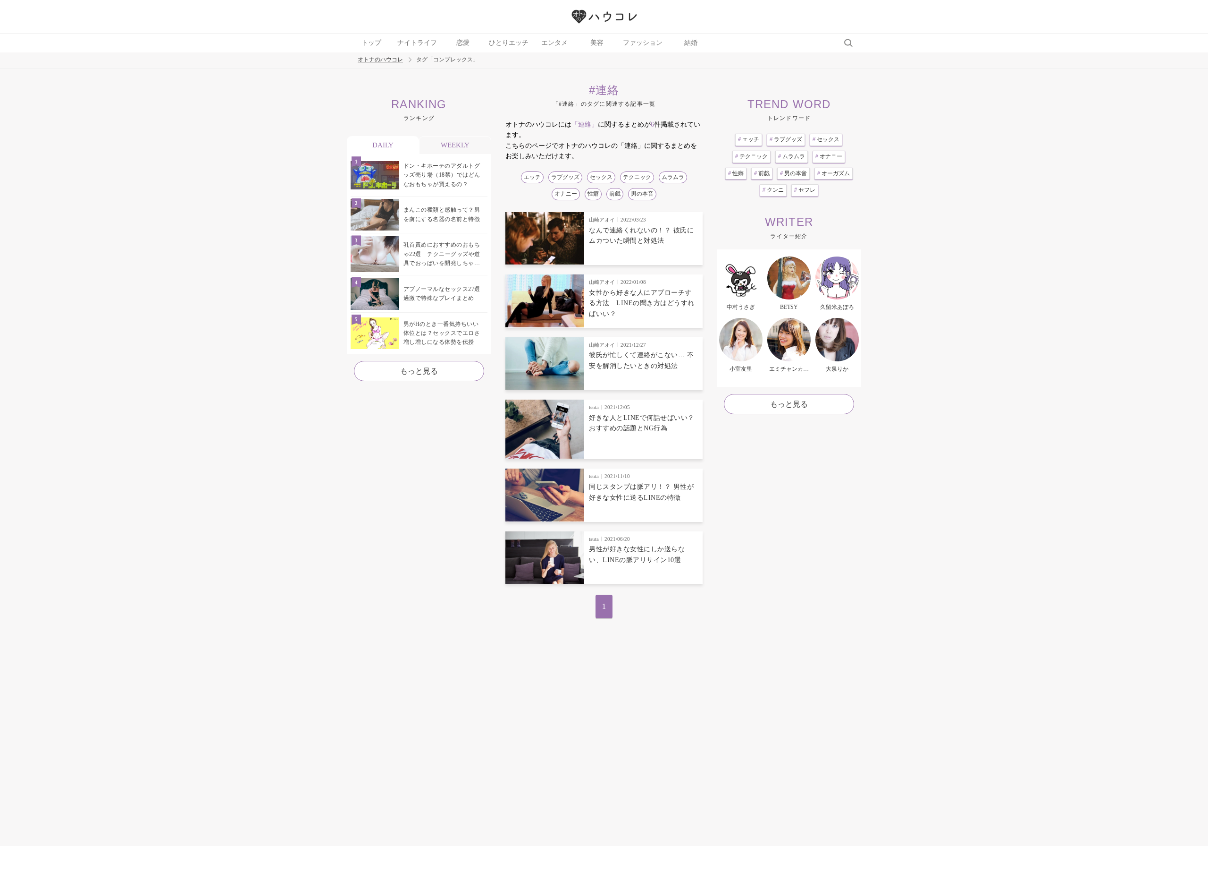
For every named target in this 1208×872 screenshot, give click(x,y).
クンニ (773, 190)
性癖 (593, 193)
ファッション (643, 42)
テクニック (637, 177)
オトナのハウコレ (380, 60)
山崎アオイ (602, 219)
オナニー (565, 193)
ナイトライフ (417, 42)
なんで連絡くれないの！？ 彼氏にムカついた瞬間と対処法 (641, 235)
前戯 (615, 193)
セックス (601, 177)
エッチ (532, 177)
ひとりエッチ (508, 42)
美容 (597, 42)
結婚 (690, 42)
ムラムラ (673, 177)
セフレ (804, 190)
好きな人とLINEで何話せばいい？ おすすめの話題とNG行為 (642, 423)
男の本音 (642, 193)
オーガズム (833, 173)
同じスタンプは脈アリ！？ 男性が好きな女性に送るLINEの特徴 (641, 492)
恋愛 (463, 42)
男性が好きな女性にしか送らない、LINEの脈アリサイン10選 (637, 554)
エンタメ (554, 42)
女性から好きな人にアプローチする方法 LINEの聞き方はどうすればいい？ (642, 303)
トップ (371, 42)
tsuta (594, 407)
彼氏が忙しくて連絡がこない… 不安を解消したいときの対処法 (641, 360)
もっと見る (419, 371)
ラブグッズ (565, 177)
